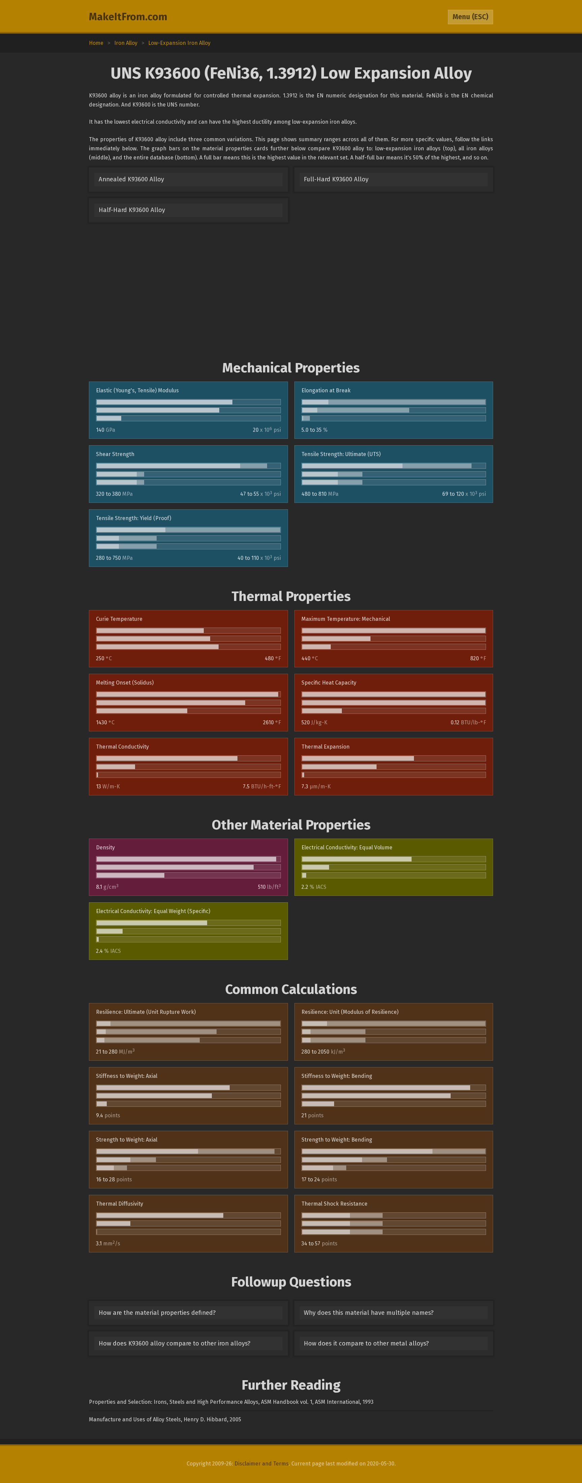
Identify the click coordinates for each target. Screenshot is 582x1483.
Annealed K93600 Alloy (131, 179)
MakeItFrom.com (128, 17)
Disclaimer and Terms (261, 1463)
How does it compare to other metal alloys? (366, 1343)
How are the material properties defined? (157, 1312)
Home (96, 43)
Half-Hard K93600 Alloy (132, 210)
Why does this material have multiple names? (368, 1312)
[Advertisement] (291, 291)
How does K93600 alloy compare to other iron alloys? (174, 1343)
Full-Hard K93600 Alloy (336, 179)
